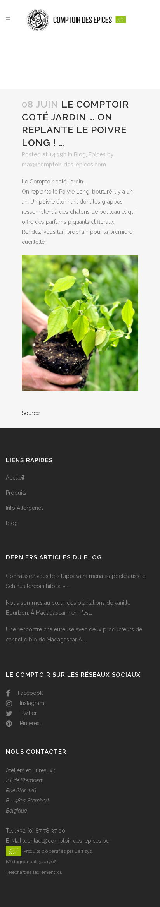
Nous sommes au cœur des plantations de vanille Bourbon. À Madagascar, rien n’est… (68, 608)
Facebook (29, 693)
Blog (80, 154)
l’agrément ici (47, 872)
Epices (97, 154)
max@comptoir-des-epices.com (64, 164)
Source (31, 413)
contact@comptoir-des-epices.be (66, 841)
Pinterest (29, 723)
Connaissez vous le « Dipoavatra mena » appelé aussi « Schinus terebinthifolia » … (75, 581)
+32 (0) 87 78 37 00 (41, 831)
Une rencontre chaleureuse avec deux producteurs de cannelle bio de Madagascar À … (74, 634)
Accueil (15, 478)
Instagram (31, 703)
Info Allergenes (25, 508)
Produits (16, 493)
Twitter (28, 713)
